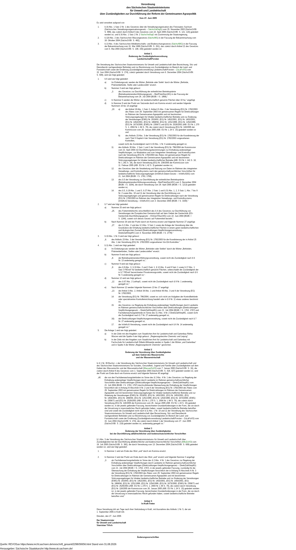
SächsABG (177, 44)
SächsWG (153, 38)
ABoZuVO (186, 442)
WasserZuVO (150, 368)
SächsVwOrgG (155, 29)
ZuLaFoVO (181, 70)
